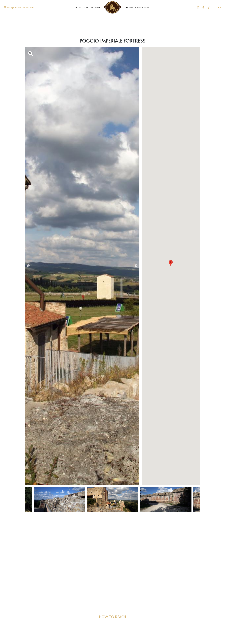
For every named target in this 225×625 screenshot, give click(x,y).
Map (146, 7)
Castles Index (92, 7)
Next (136, 265)
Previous (28, 265)
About (78, 7)
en (219, 7)
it (215, 7)
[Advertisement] (112, 24)
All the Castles (134, 7)
